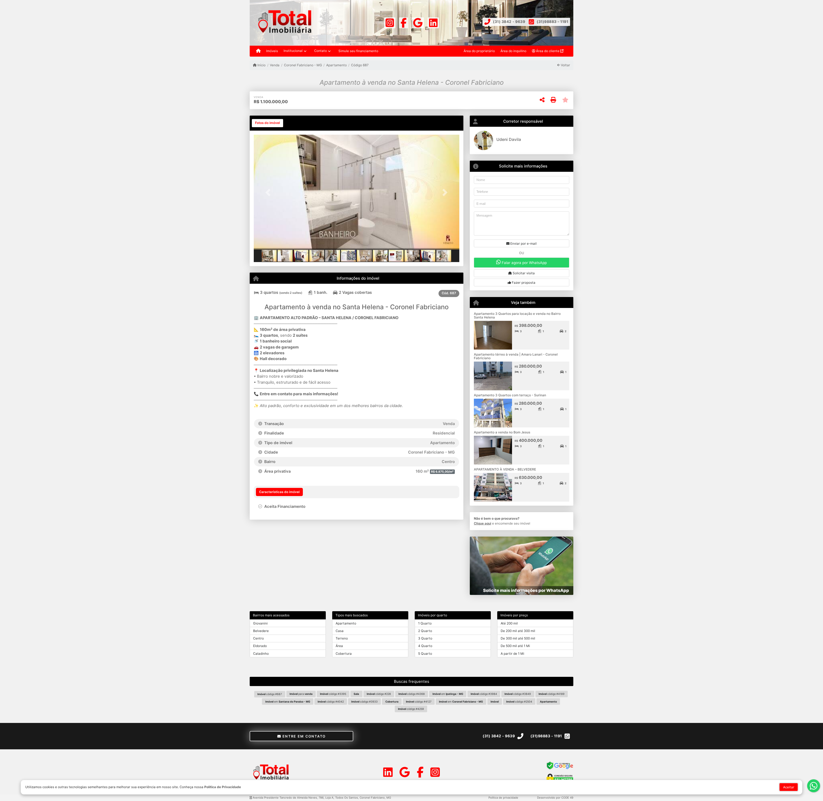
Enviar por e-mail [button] (523, 243)
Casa (340, 631)
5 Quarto (425, 654)
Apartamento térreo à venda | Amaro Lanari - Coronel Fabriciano (516, 356)
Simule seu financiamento (358, 51)
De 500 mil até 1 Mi (515, 646)
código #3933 (364, 701)
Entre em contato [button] (303, 736)
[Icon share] (389, 22)
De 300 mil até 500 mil (518, 638)
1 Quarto (425, 623)
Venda (274, 65)
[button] (269, 192)
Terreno (342, 638)
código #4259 (411, 708)
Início (261, 65)
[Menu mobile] (258, 51)
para (301, 693)
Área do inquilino (513, 51)
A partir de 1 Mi (512, 654)
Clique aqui (482, 523)
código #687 (269, 694)
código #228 (379, 693)
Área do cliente (547, 51)
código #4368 (411, 693)
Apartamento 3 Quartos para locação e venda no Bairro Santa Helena (517, 315)
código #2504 (519, 701)
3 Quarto (425, 638)
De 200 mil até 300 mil (518, 631)
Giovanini (260, 623)
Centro (258, 638)
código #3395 (333, 693)
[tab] (267, 123)
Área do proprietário (479, 51)
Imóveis (272, 51)
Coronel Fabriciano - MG (303, 65)
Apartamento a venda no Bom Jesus (502, 432)
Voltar (565, 65)
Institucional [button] (293, 51)
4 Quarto (425, 646)
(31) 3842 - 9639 (509, 22)
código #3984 (484, 693)
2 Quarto (425, 631)
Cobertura (344, 654)
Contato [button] (320, 51)
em (448, 693)
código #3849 (518, 693)
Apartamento (336, 65)
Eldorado (260, 646)
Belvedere (261, 631)
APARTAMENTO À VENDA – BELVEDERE (505, 469)
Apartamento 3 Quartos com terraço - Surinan (510, 395)
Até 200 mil (509, 623)
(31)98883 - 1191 (552, 22)
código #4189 (552, 693)
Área (339, 646)
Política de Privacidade (222, 787)
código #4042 (331, 701)
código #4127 (418, 701)
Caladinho (261, 654)
